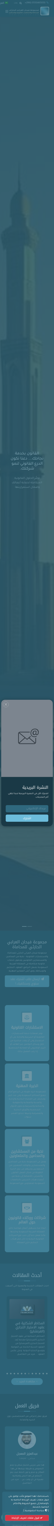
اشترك (27, 818)
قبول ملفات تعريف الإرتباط (26, 1518)
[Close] (6, 704)
